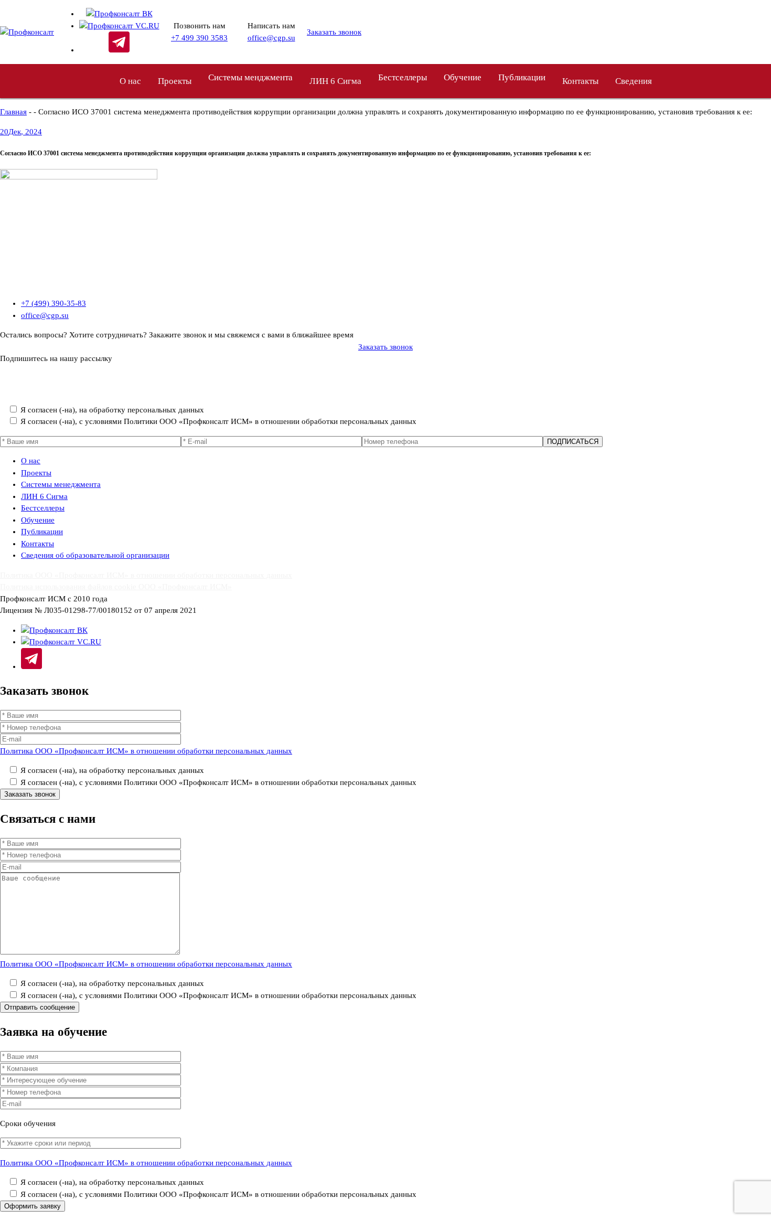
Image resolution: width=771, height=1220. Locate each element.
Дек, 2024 (21, 132)
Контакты (580, 81)
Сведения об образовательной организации (95, 555)
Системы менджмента (250, 77)
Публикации (42, 531)
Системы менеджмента (61, 484)
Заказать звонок (334, 32)
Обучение (462, 77)
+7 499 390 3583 (199, 38)
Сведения (633, 81)
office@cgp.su (271, 38)
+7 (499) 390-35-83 (53, 303)
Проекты (174, 81)
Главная (13, 112)
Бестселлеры (402, 77)
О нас (130, 81)
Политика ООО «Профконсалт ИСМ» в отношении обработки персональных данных (146, 390)
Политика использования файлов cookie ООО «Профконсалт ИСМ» (116, 586)
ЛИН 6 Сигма (335, 81)
